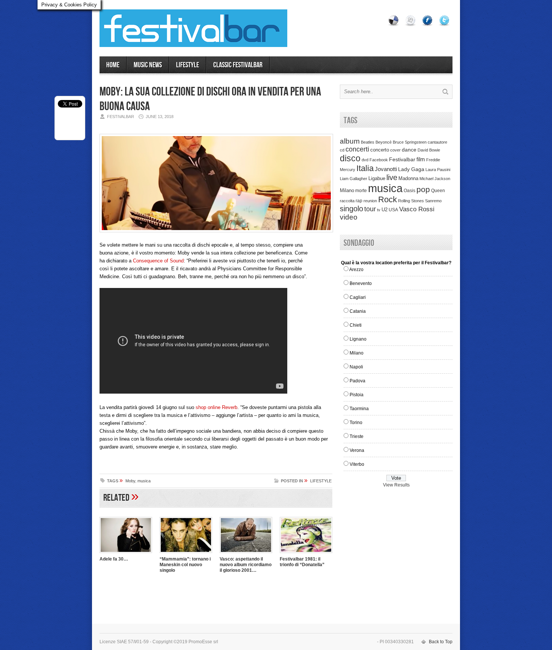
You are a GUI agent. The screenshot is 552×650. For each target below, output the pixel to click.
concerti (357, 149)
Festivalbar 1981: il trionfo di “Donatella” (302, 561)
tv (378, 210)
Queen (438, 190)
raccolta (347, 200)
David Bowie (429, 150)
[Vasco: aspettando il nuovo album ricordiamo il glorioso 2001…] (246, 553)
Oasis (409, 190)
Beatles (367, 142)
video (348, 217)
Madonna (408, 178)
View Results (396, 485)
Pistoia (356, 394)
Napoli (356, 367)
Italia (365, 168)
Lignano (358, 339)
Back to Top (440, 641)
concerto (379, 150)
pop (423, 189)
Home (112, 65)
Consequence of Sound (158, 261)
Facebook (379, 160)
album (350, 141)
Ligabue (376, 178)
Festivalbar (402, 159)
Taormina (359, 408)
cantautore (437, 142)
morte (361, 190)
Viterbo (357, 464)
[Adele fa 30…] (126, 553)
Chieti (356, 325)
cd (342, 150)
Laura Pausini (437, 169)
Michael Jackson (434, 178)
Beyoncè (384, 142)
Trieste (356, 436)
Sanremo (433, 200)
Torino (356, 422)
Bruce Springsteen (410, 142)
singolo (351, 209)
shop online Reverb (216, 407)
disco (350, 158)
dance (409, 150)
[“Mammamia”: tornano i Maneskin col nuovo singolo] (186, 553)
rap (359, 200)
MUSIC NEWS (148, 65)
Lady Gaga (411, 169)
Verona (357, 450)
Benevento (361, 283)
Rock (387, 199)
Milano (347, 190)
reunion (370, 200)
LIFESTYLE (187, 65)
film (420, 159)
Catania (358, 311)
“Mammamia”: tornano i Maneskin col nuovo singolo (185, 564)
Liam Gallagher (353, 178)
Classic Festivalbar (237, 65)
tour (370, 209)
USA (393, 209)
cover (395, 150)
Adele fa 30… (114, 559)
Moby (130, 481)
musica (144, 481)
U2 (385, 209)
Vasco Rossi (416, 209)
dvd (365, 160)
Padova (357, 380)
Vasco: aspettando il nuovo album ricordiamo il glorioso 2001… (245, 564)
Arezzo (356, 269)
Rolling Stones (411, 200)
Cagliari (358, 297)
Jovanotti (386, 169)
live (391, 177)
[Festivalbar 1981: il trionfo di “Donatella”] (306, 553)
